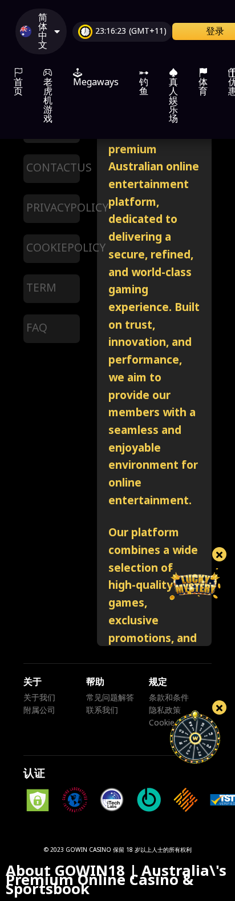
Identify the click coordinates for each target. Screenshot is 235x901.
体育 (203, 86)
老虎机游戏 (47, 100)
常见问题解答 (110, 698)
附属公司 (39, 710)
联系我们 (102, 710)
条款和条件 (169, 698)
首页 (18, 86)
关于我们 (39, 698)
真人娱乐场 (173, 100)
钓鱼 (143, 86)
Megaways (96, 82)
